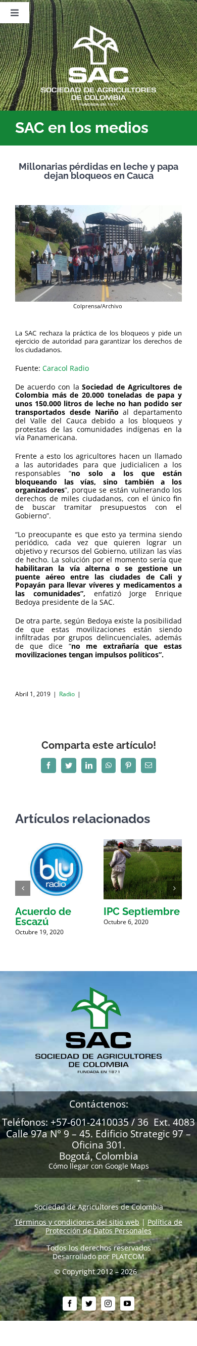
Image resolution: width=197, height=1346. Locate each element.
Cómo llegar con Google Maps (98, 1166)
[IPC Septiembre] (143, 844)
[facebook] (70, 1303)
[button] (22, 888)
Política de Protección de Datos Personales (113, 1226)
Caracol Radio (66, 368)
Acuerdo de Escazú (43, 916)
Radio (67, 694)
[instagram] (108, 1303)
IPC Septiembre (142, 911)
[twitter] (89, 1303)
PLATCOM (128, 1256)
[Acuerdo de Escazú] (54, 844)
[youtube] (127, 1303)
